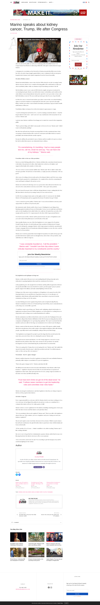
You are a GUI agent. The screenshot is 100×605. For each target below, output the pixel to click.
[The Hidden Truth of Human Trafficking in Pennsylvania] (18, 537)
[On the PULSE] (16, 2)
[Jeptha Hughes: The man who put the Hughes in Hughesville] (54, 552)
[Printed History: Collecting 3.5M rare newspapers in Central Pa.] (18, 552)
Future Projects (42, 2)
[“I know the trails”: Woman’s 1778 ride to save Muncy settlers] (36, 537)
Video (19, 19)
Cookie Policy (60, 603)
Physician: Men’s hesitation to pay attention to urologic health (53, 484)
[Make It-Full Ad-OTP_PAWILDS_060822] (78, 80)
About (50, 2)
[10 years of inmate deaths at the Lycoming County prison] (36, 552)
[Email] (44, 467)
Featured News (13, 19)
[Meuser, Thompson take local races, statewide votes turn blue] (54, 537)
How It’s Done (32, 2)
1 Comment (16, 522)
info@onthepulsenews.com (23, 589)
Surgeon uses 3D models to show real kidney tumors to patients (22, 484)
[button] (18, 537)
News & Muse (24, 2)
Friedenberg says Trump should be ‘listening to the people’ (37, 484)
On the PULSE (14, 33)
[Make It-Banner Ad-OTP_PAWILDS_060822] (50, 13)
